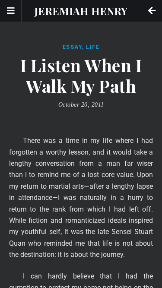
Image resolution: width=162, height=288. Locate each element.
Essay (73, 47)
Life (92, 47)
